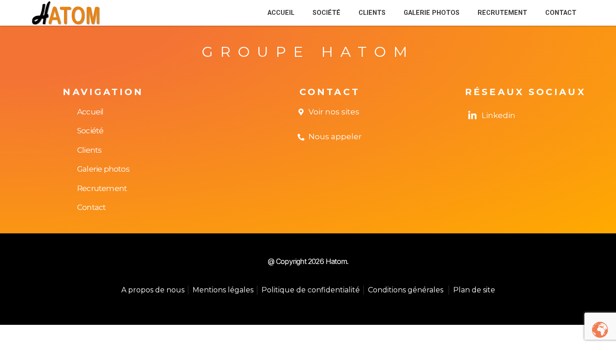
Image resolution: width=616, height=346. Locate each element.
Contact (560, 13)
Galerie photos (432, 13)
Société (326, 13)
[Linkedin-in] (472, 115)
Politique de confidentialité (311, 290)
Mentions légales (223, 290)
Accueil (280, 13)
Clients (372, 13)
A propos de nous (153, 290)
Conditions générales (406, 290)
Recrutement (502, 13)
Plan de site (474, 290)
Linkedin (498, 115)
